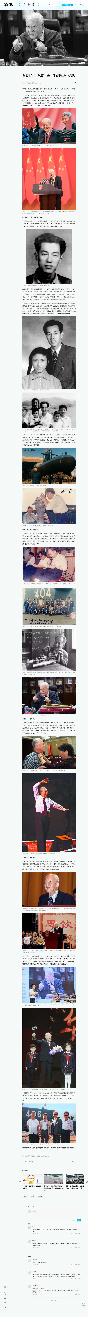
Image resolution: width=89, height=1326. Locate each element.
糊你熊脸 (34, 1240)
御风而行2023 (35, 1285)
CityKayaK (34, 1259)
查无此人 (34, 1226)
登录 (76, 5)
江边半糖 (34, 1271)
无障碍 (81, 5)
